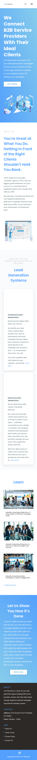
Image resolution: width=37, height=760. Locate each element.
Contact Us (9, 740)
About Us (8, 729)
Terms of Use (9, 733)
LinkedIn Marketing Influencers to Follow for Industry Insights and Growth (18, 546)
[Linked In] (19, 753)
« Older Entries (10, 585)
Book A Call (18, 672)
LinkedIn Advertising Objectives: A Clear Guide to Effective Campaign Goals (18, 514)
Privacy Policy (10, 736)
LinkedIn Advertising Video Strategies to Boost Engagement (18, 577)
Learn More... (15, 460)
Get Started (12, 84)
